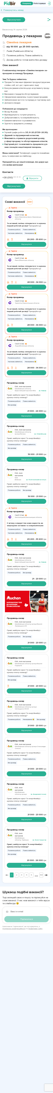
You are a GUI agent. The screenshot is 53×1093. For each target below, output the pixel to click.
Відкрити (33, 178)
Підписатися (26, 919)
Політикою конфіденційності (14, 929)
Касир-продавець (15, 211)
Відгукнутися (13, 19)
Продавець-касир (15, 383)
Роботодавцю (40, 3)
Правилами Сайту (35, 929)
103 (41, 875)
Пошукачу (26, 3)
